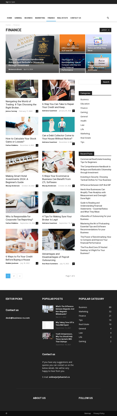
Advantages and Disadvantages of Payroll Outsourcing (55, 257)
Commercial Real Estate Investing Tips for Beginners (95, 160)
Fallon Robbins (12, 145)
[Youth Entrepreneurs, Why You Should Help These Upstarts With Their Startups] (48, 336)
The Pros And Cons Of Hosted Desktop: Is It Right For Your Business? (93, 250)
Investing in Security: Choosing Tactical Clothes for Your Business (95, 178)
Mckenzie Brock (15, 69)
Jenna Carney (11, 111)
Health (83, 120)
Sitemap (87, 413)
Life (82, 129)
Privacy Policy (99, 413)
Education (85, 103)
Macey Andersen (13, 186)
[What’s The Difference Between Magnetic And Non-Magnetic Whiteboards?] (48, 309)
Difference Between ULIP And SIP (95, 185)
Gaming (84, 112)
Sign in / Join (10, 2)
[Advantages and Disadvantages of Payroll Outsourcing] (58, 239)
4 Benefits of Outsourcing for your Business (95, 217)
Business (29, 18)
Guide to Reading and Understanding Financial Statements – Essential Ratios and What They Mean (94, 207)
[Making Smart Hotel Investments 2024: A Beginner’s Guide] (22, 162)
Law (82, 125)
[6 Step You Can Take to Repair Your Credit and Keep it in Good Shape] (58, 90)
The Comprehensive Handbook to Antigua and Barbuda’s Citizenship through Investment (95, 169)
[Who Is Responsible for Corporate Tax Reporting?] (22, 202)
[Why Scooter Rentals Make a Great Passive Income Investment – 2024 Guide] (98, 62)
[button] (107, 18)
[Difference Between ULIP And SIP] (72, 42)
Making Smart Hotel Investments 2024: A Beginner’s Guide (17, 179)
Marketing (40, 18)
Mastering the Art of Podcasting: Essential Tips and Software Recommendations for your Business (95, 228)
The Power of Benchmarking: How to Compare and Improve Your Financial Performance (95, 240)
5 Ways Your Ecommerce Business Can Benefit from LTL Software (56, 179)
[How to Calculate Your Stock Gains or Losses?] (22, 126)
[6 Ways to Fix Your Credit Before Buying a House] (22, 241)
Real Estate (62, 18)
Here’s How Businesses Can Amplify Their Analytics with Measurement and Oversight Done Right (93, 194)
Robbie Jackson (12, 263)
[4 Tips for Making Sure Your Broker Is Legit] (58, 202)
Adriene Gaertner (49, 111)
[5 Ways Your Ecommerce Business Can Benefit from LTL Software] (58, 162)
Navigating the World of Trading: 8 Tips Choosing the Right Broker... (21, 104)
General (18, 18)
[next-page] (19, 276)
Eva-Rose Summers (50, 264)
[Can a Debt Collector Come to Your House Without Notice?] (58, 124)
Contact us (75, 18)
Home (9, 18)
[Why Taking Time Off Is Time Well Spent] (48, 325)
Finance (51, 18)
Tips (82, 142)
